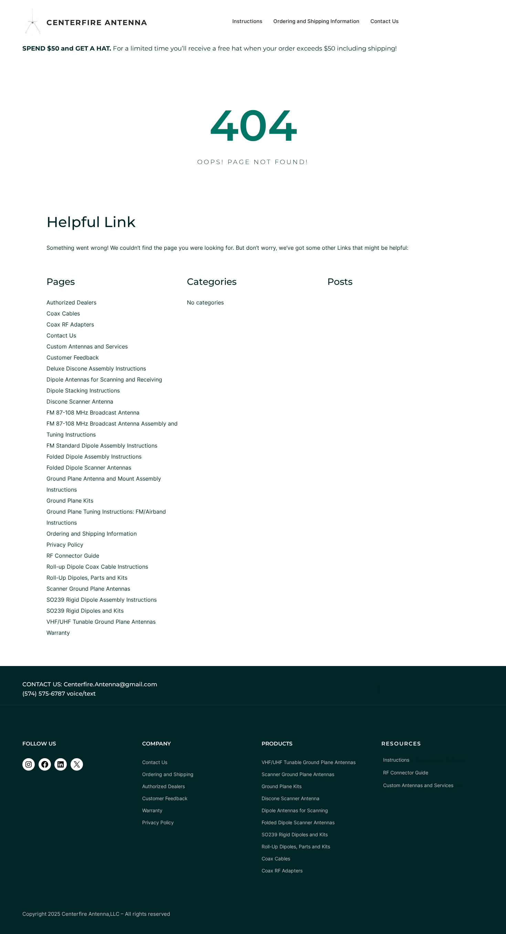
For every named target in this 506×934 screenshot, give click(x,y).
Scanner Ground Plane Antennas (88, 588)
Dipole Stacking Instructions (83, 390)
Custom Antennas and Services (87, 346)
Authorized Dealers (71, 302)
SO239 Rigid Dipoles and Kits (85, 610)
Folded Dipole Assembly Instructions (93, 456)
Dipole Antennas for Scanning (295, 810)
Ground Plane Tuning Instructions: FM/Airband (106, 511)
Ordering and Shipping (167, 774)
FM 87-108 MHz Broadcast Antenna (92, 412)
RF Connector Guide (72, 555)
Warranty (58, 632)
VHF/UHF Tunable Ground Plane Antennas (101, 621)
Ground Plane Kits (69, 500)
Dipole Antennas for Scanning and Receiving (104, 379)
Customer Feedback (72, 357)
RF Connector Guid (404, 772)
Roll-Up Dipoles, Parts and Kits (86, 577)
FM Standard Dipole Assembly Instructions (101, 445)
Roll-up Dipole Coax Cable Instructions (97, 566)
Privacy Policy (64, 544)
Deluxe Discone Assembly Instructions (96, 368)
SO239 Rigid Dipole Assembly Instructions (101, 599)
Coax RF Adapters (70, 324)
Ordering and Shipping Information (91, 533)
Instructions (61, 522)
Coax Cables (63, 313)
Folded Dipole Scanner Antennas (88, 467)
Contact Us (61, 335)
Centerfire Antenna (96, 22)
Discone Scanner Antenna (79, 401)
